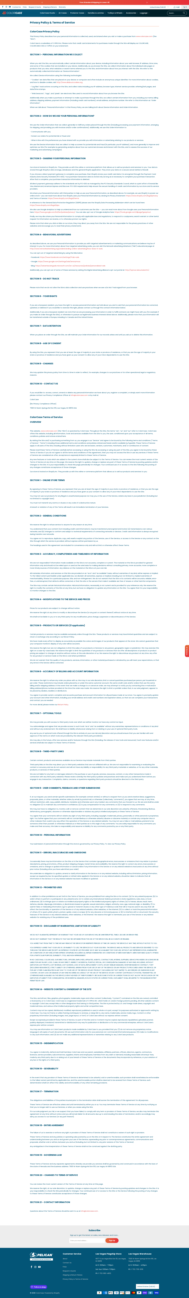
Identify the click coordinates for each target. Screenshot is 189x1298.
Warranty (62, 7)
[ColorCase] (12, 13)
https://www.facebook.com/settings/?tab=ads (59, 257)
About (65, 1259)
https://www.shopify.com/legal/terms (63, 198)
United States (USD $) (158, 7)
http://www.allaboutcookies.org (69, 82)
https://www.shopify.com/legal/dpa (44, 205)
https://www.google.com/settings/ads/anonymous (59, 261)
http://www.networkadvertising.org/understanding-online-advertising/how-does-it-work (66, 249)
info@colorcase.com (79, 395)
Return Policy (63, 704)
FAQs (25, 7)
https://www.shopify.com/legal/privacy (142, 196)
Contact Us (16, 7)
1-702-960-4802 (104, 1273)
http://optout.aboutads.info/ (137, 270)
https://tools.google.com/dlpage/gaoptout (133, 212)
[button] (48, 13)
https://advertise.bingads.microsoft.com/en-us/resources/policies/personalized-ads (70, 266)
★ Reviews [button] (187, 651)
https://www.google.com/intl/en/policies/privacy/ (54, 212)
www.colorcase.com (144, 36)
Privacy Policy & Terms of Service (75, 1279)
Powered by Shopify (52, 1293)
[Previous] (42, 2)
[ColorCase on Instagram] (6, 7)
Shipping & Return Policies (72, 1275)
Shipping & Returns (50, 7)
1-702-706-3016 (137, 1269)
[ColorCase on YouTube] (10, 7)
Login (178, 7)
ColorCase (40, 1293)
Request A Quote (35, 7)
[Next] (146, 2)
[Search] (184, 13)
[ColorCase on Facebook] (3, 7)
